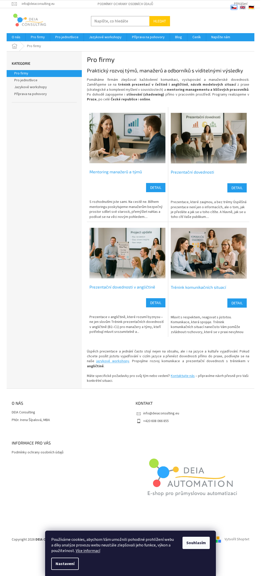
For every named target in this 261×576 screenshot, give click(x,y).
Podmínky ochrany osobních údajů (125, 4)
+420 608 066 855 (156, 421)
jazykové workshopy (112, 361)
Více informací (88, 551)
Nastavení (65, 564)
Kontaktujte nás (183, 375)
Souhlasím (196, 543)
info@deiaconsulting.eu (161, 413)
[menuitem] (16, 37)
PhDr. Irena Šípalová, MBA (31, 420)
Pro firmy (21, 73)
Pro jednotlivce (25, 80)
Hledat (159, 21)
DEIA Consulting (23, 412)
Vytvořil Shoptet (237, 539)
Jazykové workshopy (30, 87)
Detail (155, 187)
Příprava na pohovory (30, 94)
